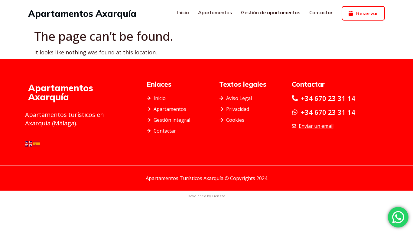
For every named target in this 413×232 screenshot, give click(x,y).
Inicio (183, 12)
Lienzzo (219, 196)
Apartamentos (215, 12)
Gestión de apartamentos (270, 12)
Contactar (321, 12)
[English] (29, 143)
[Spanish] (37, 143)
